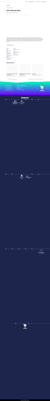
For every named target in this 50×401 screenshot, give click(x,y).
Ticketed (8, 54)
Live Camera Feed (43, 1)
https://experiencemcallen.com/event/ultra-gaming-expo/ (10, 59)
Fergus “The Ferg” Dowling (12, 79)
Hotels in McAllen (31, 1)
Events (26, 1)
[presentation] (12, 68)
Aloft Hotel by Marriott (8, 87)
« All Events (8, 5)
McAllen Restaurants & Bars (20, 89)
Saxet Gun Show (34, 73)
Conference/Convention (9, 55)
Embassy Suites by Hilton (8, 88)
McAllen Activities (19, 88)
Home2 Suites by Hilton (8, 89)
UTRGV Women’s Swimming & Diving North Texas (36, 79)
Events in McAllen (19, 87)
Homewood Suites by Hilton (9, 90)
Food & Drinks (37, 1)
